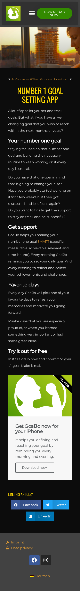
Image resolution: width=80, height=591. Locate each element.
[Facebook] (34, 560)
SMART (43, 242)
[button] (32, 13)
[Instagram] (46, 560)
